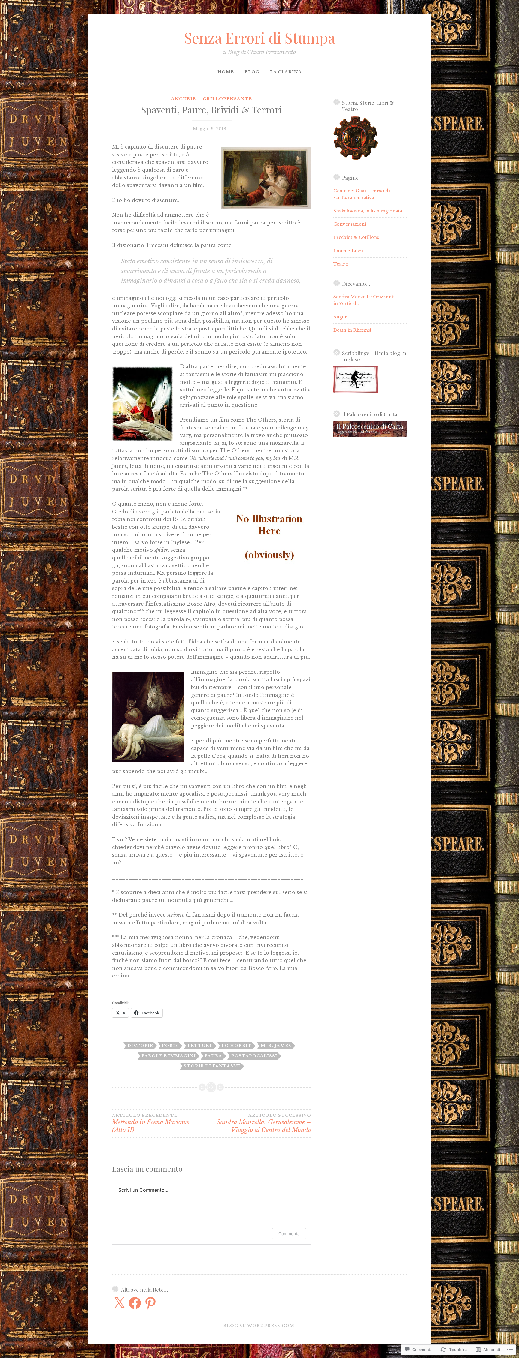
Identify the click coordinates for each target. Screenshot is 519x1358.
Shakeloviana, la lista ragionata (367, 211)
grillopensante (227, 98)
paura (213, 1055)
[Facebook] (135, 1303)
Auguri (341, 317)
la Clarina (286, 71)
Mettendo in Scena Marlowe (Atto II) (150, 1123)
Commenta (289, 1233)
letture (200, 1045)
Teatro (340, 264)
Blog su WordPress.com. (259, 1325)
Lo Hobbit (236, 1045)
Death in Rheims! (352, 330)
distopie (140, 1045)
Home (225, 71)
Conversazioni (349, 224)
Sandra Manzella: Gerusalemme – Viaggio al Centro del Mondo (264, 1123)
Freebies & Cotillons (356, 237)
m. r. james (276, 1045)
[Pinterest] (150, 1303)
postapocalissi (254, 1055)
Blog (252, 71)
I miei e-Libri (348, 251)
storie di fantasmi (212, 1066)
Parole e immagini (168, 1055)
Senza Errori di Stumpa (259, 37)
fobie (170, 1045)
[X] (119, 1303)
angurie (183, 98)
